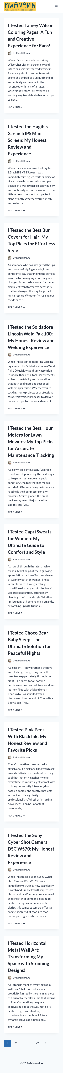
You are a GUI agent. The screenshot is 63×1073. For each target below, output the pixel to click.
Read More (16, 107)
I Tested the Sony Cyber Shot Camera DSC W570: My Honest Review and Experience (31, 848)
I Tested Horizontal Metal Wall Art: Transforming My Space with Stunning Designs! (28, 956)
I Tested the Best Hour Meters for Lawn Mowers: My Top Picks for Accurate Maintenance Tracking (31, 441)
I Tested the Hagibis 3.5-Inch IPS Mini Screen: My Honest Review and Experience (28, 140)
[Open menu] (56, 6)
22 (37, 1043)
